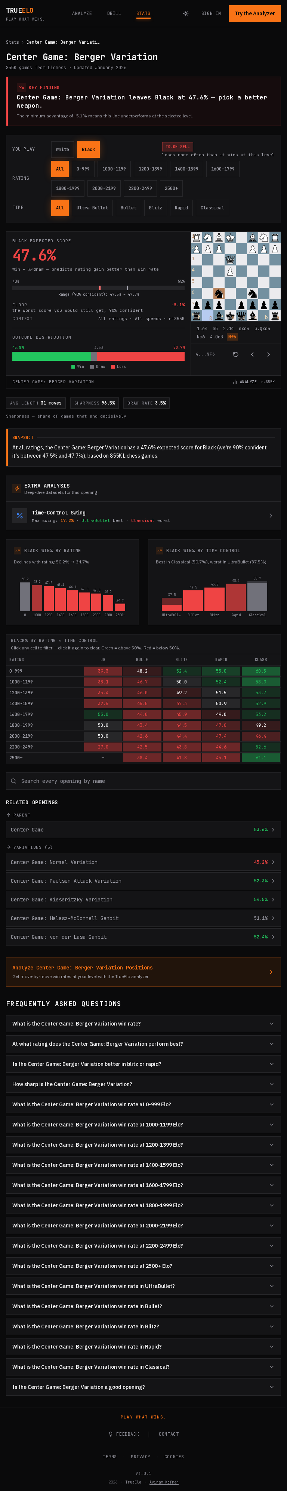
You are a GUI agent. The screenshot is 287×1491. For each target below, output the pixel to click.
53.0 (103, 714)
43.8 (181, 747)
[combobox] (143, 781)
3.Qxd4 (262, 329)
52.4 (181, 671)
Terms (107, 1456)
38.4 (142, 758)
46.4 (261, 736)
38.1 (103, 682)
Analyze (248, 381)
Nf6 (232, 337)
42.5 (142, 747)
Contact (166, 1434)
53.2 (261, 714)
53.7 (261, 693)
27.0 (103, 747)
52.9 (261, 704)
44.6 (221, 747)
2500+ (171, 188)
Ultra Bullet (92, 208)
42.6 (142, 736)
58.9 (261, 682)
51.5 (221, 693)
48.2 (142, 671)
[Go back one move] (252, 354)
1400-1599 (186, 169)
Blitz (155, 208)
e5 (215, 329)
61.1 (261, 758)
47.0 (221, 725)
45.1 (221, 758)
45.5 (142, 704)
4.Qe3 (216, 337)
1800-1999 (68, 188)
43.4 (142, 725)
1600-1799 (223, 169)
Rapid (181, 208)
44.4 (181, 736)
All (60, 169)
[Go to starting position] (235, 354)
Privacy (138, 1456)
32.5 (103, 704)
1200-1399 (150, 169)
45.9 (181, 714)
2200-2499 (140, 188)
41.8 (181, 758)
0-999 (83, 169)
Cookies (171, 1456)
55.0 (221, 671)
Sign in (211, 13)
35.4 (103, 693)
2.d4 (228, 329)
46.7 (142, 682)
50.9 (221, 704)
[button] (196, 237)
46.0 (142, 693)
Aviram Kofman (161, 1482)
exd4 (244, 329)
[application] (236, 298)
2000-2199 (104, 188)
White (62, 150)
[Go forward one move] (268, 354)
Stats (12, 42)
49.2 (181, 693)
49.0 (221, 714)
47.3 (181, 704)
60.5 (261, 671)
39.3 (103, 671)
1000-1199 (114, 169)
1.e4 (202, 329)
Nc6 (201, 337)
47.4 (221, 736)
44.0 (142, 714)
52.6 (261, 747)
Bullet (128, 208)
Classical (212, 208)
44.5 (181, 725)
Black (88, 150)
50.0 (181, 682)
